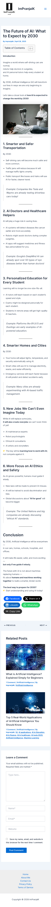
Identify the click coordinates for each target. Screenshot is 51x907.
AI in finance (11, 735)
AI (17, 732)
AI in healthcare (23, 735)
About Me (25, 877)
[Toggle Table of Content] (29, 48)
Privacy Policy (25, 884)
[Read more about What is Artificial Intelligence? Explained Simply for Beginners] (25, 657)
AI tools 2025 (37, 735)
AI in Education (38, 732)
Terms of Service (25, 887)
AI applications (25, 732)
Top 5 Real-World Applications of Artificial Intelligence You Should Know (24, 721)
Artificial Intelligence (25, 682)
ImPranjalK (26, 9)
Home (25, 874)
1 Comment (10, 682)
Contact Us (25, 881)
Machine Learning (31, 738)
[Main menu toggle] (45, 9)
